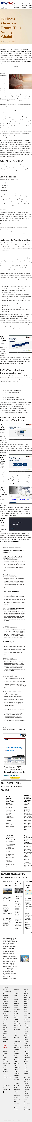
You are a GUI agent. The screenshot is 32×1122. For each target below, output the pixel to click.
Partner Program (6, 1063)
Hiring (25, 1043)
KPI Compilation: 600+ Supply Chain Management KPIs (12, 557)
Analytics (16, 999)
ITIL (25, 1049)
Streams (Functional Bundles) (5, 1031)
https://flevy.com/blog (8, 939)
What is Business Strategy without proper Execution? (10, 800)
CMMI (15, 1031)
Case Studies (27, 1087)
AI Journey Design (18, 896)
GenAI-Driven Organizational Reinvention (18, 905)
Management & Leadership (17, 5)
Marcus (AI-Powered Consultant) (5, 1059)
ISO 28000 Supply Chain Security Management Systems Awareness (12, 692)
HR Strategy (26, 1041)
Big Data (15, 1011)
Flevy (21, 385)
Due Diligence (27, 1021)
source (10, 164)
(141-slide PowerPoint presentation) (15, 51)
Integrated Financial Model (26, 1061)
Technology (24, 275)
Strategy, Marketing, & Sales (24, 5)
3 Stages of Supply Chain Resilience (12, 675)
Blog (7, 1073)
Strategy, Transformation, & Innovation (17, 1089)
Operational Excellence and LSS (17, 1099)
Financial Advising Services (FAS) (27, 1107)
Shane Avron (5, 42)
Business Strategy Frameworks (26, 1083)
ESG (25, 1023)
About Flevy (5, 1051)
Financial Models (6, 1011)
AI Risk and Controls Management (17, 929)
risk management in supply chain (8, 98)
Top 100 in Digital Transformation (10, 392)
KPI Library (5, 1027)
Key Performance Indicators (27, 1071)
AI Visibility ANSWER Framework (17, 900)
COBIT (15, 1033)
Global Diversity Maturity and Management (6, 910)
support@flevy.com (7, 1077)
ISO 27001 (26, 1047)
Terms (6, 1071)
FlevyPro (6, 379)
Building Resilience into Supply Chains (13, 709)
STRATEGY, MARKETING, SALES (19, 883)
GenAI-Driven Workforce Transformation (6, 905)
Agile (15, 997)
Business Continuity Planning (16, 1019)
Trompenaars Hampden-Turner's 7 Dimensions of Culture (7, 918)
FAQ (4, 1071)
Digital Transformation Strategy (27, 1017)
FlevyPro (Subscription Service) (5, 1023)
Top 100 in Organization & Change (10, 397)
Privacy (4, 1073)
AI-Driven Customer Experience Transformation (19, 924)
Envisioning (26, 808)
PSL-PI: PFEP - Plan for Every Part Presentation (3, 491)
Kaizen (25, 1065)
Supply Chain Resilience (3, 338)
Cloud (15, 1039)
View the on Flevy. (14, 729)
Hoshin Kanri (27, 1045)
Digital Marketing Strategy (26, 1007)
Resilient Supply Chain (2, 520)
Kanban (25, 1067)
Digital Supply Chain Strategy (2, 426)
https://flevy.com (10, 956)
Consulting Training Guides (26, 1097)
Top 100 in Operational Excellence (10, 395)
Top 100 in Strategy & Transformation (11, 390)
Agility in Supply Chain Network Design (3, 459)
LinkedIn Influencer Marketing (5, 1067)
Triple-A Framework (8, 658)
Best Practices (17, 1009)
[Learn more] (8, 827)
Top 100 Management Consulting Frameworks (13, 399)
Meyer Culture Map (7, 921)
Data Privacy (26, 999)
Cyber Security (27, 997)
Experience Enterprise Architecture (17, 916)
